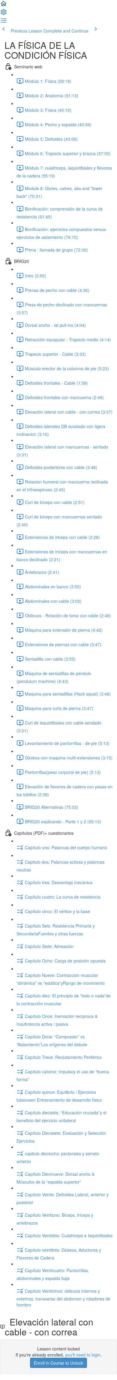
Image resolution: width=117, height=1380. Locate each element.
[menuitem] (3, 14)
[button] (3, 5)
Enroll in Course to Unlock (58, 1363)
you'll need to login (82, 1355)
